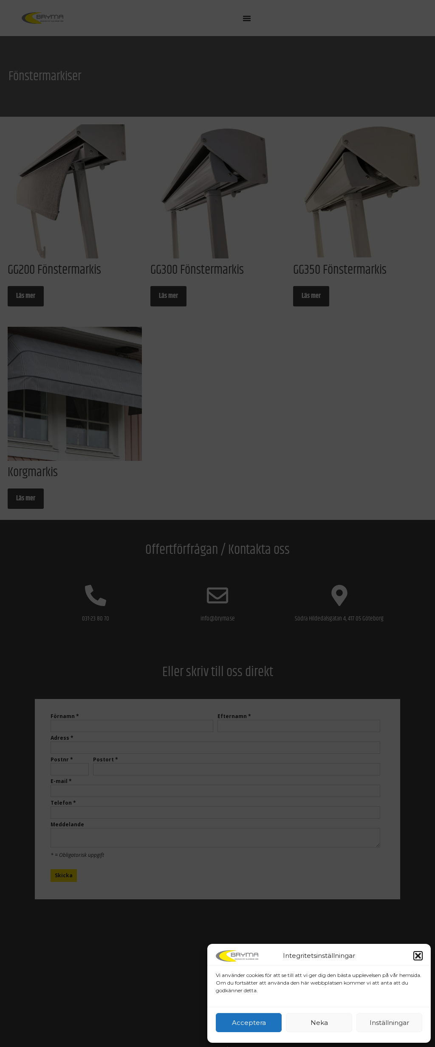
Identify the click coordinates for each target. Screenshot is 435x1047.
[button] (418, 956)
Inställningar (389, 1023)
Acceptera (249, 1023)
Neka (319, 1023)
